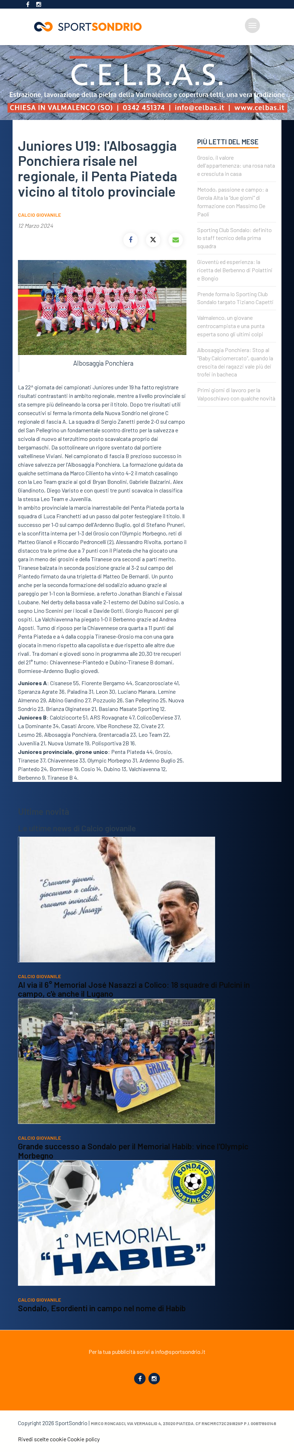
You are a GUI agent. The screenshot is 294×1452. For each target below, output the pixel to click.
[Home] (90, 26)
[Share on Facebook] (130, 240)
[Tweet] (153, 240)
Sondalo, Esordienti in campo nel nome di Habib (102, 1308)
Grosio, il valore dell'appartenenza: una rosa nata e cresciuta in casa (236, 165)
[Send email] (176, 240)
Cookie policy (83, 1439)
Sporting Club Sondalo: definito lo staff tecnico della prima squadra (234, 238)
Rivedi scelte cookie (42, 1439)
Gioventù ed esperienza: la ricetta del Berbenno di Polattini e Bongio (234, 270)
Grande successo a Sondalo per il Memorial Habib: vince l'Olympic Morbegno (133, 1150)
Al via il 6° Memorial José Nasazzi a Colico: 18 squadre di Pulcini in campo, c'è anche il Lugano (134, 989)
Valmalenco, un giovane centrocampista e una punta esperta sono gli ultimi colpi (231, 325)
